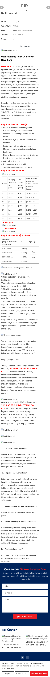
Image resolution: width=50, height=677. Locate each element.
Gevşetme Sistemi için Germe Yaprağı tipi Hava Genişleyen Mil (12, 646)
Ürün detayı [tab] (25, 46)
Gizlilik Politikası (8, 668)
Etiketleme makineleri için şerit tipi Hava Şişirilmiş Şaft (37, 644)
